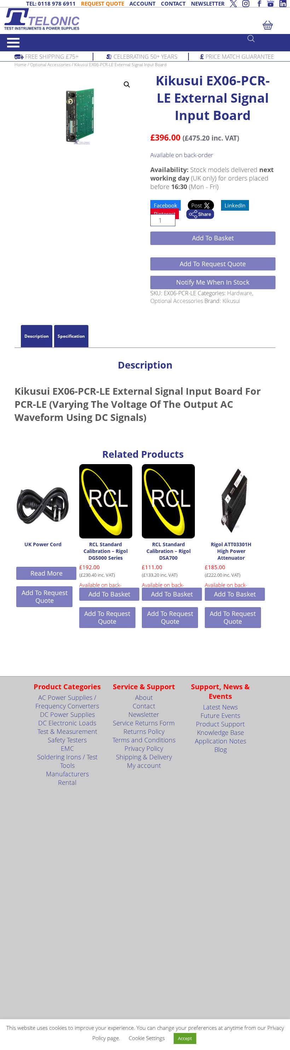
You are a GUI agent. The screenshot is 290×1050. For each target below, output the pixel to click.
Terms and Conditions (143, 740)
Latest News (220, 707)
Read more (46, 573)
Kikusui (231, 301)
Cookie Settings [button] (147, 1038)
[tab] (36, 336)
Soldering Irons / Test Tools (67, 761)
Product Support (220, 724)
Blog (220, 749)
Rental (67, 782)
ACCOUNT (142, 3)
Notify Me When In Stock (212, 282)
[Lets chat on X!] (233, 3)
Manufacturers (67, 774)
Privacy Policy (143, 748)
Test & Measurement (67, 731)
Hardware (239, 293)
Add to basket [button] (109, 594)
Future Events (220, 715)
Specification (71, 336)
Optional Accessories (50, 65)
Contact (144, 706)
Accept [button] (185, 1038)
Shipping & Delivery (144, 757)
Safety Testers (67, 740)
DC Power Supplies (67, 714)
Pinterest (164, 213)
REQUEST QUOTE (102, 3)
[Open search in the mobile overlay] (265, 38)
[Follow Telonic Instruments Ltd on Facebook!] (258, 3)
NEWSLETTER (208, 3)
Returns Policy (143, 731)
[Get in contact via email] (200, 215)
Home (20, 65)
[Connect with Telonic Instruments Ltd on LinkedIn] (283, 3)
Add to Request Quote (213, 263)
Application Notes (220, 741)
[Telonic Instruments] (145, 18)
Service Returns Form (144, 723)
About (144, 697)
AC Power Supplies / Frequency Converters (67, 701)
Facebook (165, 205)
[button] (127, 84)
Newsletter (143, 714)
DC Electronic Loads (67, 723)
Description (36, 336)
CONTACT (173, 3)
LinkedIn (235, 205)
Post (197, 205)
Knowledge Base (220, 732)
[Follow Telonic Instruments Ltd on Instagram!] (245, 3)
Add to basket (213, 238)
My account (144, 765)
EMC (67, 748)
